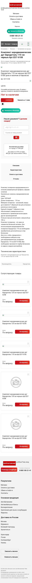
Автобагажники (6, 502)
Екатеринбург (6, 540)
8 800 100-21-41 (16, 36)
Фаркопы (4, 513)
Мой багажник (16, 5)
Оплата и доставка (16, 16)
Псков (3, 537)
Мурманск (4, 524)
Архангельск (5, 530)
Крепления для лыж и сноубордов (14, 510)
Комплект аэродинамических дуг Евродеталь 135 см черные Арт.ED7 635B (15, 396)
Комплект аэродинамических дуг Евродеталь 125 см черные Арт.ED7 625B (15, 292)
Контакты (16, 22)
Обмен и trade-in (16, 19)
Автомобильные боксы (9, 504)
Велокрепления (6, 507)
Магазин (16, 13)
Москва (3, 521)
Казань (3, 543)
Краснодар (5, 534)
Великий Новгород (8, 527)
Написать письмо (11, 557)
